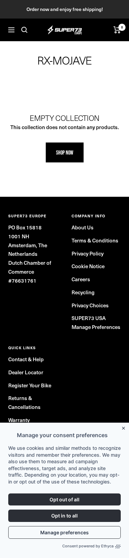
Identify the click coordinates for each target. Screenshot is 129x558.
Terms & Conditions (95, 240)
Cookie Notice (88, 266)
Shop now (64, 152)
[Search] (24, 30)
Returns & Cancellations (24, 402)
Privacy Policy (88, 253)
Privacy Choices (90, 305)
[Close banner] (125, 427)
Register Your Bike (29, 385)
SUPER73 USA (89, 317)
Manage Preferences (96, 326)
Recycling (83, 292)
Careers (81, 279)
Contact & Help (26, 359)
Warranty (19, 419)
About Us (83, 227)
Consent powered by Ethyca (88, 546)
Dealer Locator (25, 372)
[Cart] (117, 29)
